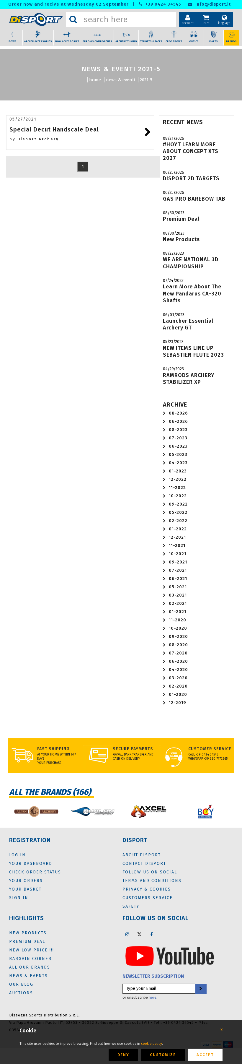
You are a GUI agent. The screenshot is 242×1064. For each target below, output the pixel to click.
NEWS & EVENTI (120, 79)
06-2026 (178, 421)
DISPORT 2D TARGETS (191, 178)
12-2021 (177, 537)
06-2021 (178, 578)
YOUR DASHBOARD (30, 863)
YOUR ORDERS (26, 880)
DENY (123, 1054)
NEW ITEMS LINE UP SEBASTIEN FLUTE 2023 (193, 351)
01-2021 (177, 611)
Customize (163, 1054)
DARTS (213, 41)
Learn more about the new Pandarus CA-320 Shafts (192, 293)
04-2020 (178, 669)
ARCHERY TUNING (126, 41)
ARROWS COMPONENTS (97, 41)
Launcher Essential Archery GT (188, 324)
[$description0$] (36, 811)
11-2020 (177, 620)
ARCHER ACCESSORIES (38, 41)
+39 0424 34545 (162, 4)
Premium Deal (181, 219)
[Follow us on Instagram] (127, 934)
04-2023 (178, 462)
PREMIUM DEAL (27, 941)
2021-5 (146, 79)
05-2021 (178, 586)
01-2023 (178, 471)
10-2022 (178, 495)
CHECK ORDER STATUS (35, 872)
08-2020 (178, 644)
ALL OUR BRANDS (29, 967)
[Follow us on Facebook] (151, 934)
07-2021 (178, 570)
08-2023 (178, 429)
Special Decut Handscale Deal (54, 129)
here (152, 997)
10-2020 (178, 628)
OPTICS (194, 41)
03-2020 (178, 677)
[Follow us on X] (139, 934)
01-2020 (178, 694)
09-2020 (178, 636)
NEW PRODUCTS (28, 932)
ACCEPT (205, 1054)
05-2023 (178, 454)
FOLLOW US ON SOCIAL (149, 872)
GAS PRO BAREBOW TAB (194, 199)
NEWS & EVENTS (28, 975)
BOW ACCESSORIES (67, 41)
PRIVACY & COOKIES (146, 889)
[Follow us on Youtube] (169, 956)
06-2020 (178, 661)
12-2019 (177, 702)
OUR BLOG (21, 984)
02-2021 (178, 603)
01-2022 (178, 529)
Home (95, 79)
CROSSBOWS (174, 41)
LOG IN (17, 854)
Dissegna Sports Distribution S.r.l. (44, 1015)
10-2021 (177, 553)
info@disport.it (212, 4)
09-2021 (178, 562)
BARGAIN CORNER (30, 958)
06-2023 (178, 446)
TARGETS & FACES (151, 41)
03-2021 (178, 595)
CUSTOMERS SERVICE (147, 897)
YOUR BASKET (25, 889)
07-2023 (178, 438)
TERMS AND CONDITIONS (152, 880)
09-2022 (178, 504)
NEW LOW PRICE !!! (31, 950)
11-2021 (177, 545)
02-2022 (178, 520)
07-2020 (178, 653)
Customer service (209, 748)
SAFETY (130, 906)
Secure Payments (133, 748)
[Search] (73, 19)
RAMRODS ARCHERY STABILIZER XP (189, 378)
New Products (181, 239)
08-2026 (178, 413)
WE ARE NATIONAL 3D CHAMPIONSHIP (190, 262)
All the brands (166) (50, 792)
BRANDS (231, 41)
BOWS (13, 41)
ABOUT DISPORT (141, 854)
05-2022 (178, 512)
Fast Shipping (53, 748)
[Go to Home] (36, 19)
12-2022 (178, 479)
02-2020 (178, 686)
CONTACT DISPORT (144, 863)
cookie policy (151, 1044)
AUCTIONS (21, 992)
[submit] (201, 989)
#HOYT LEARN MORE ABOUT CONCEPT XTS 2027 (190, 151)
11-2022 (177, 487)
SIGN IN (18, 897)
